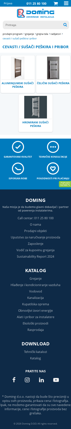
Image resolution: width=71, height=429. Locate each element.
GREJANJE (29, 34)
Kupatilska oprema (35, 304)
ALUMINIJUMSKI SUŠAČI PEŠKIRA (18, 85)
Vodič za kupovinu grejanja (35, 250)
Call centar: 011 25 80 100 (36, 218)
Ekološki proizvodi (35, 323)
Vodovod (35, 291)
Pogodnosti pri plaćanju (53, 178)
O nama (35, 224)
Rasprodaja (35, 330)
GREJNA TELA (42, 34)
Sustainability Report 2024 (35, 256)
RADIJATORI (56, 34)
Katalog (35, 270)
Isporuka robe (18, 178)
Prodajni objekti (35, 231)
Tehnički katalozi (35, 352)
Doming (35, 200)
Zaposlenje (35, 244)
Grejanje (36, 278)
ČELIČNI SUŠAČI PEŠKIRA (53, 83)
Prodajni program (13, 34)
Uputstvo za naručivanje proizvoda (35, 237)
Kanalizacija (35, 298)
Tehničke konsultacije (53, 156)
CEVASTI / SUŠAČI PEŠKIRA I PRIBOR (20, 38)
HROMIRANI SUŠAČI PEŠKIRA (35, 124)
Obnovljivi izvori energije (35, 310)
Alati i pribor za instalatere (35, 317)
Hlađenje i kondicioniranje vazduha (35, 285)
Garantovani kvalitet (18, 156)
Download (36, 343)
